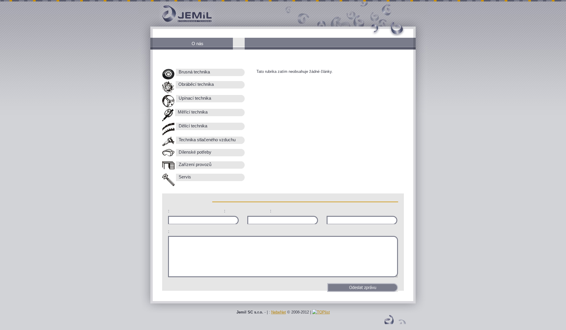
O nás (197, 43)
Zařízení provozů (194, 164)
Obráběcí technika (195, 84)
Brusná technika (193, 72)
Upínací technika (194, 98)
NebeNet (278, 312)
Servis (184, 177)
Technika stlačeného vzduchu (206, 139)
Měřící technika (192, 112)
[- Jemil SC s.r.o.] (177, 25)
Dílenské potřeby (194, 152)
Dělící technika (192, 126)
